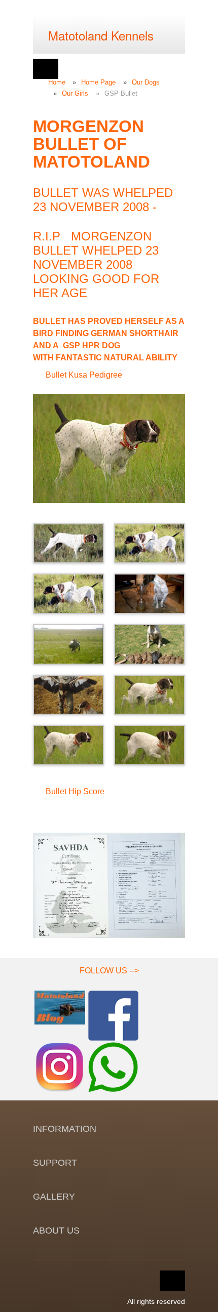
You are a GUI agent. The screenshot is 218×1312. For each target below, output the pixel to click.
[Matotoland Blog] (59, 1006)
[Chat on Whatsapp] (113, 1066)
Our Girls (75, 93)
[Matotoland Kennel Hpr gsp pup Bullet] (149, 593)
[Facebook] (113, 1014)
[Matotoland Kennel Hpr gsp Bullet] (149, 543)
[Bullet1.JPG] (68, 543)
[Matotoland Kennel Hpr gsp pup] (109, 448)
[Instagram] (59, 1066)
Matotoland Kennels (101, 35)
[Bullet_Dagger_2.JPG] (68, 593)
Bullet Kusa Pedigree (84, 375)
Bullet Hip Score (75, 791)
